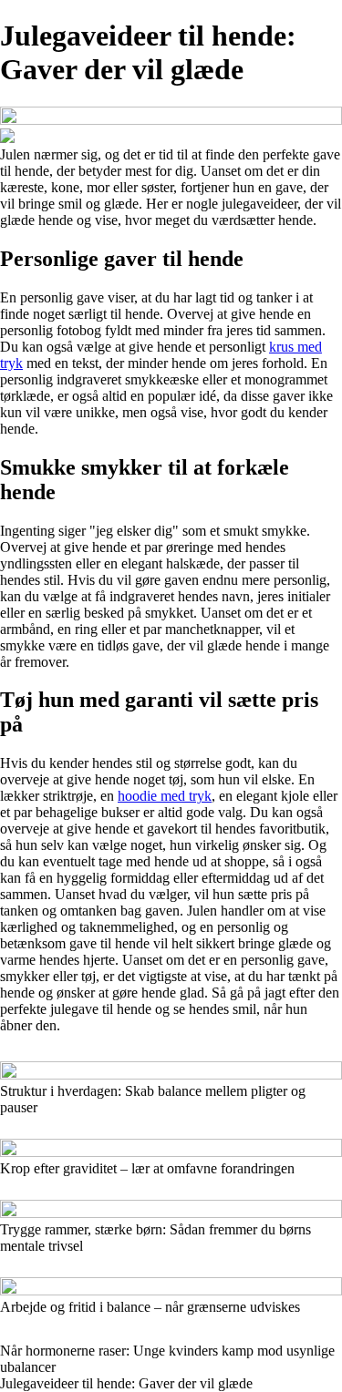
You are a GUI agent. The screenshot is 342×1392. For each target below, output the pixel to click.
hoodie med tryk (165, 795)
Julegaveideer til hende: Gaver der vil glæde (126, 1383)
